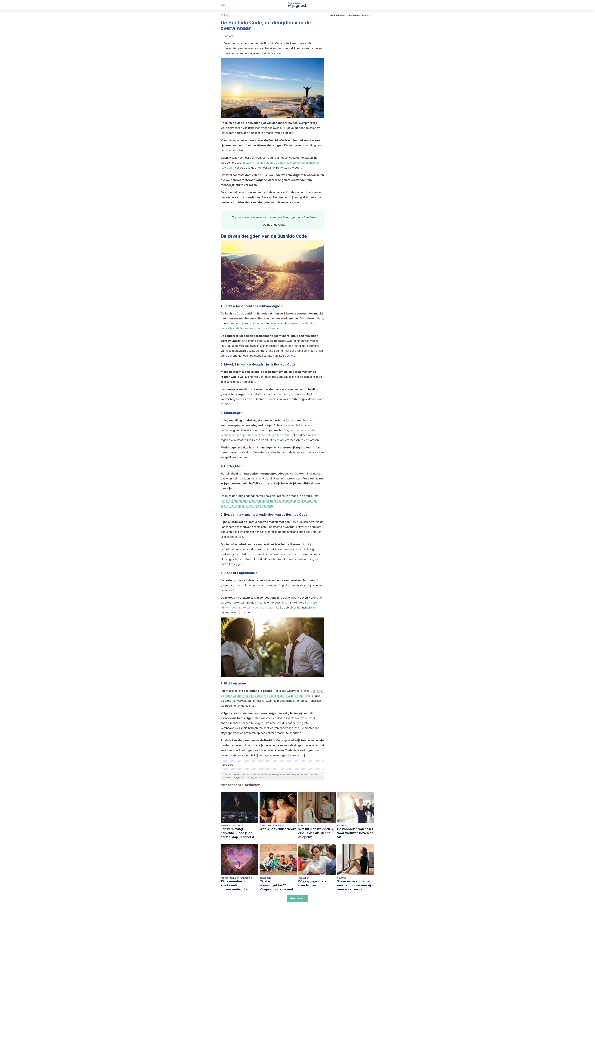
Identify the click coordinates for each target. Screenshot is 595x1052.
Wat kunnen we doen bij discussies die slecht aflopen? (316, 833)
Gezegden (265, 878)
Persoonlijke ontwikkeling (236, 878)
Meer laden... (297, 898)
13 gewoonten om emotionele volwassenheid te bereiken (234, 885)
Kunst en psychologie (272, 826)
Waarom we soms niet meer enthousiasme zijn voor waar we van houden (355, 885)
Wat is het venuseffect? (278, 829)
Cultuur (341, 826)
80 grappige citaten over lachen (313, 883)
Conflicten (304, 826)
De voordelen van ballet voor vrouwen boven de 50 (355, 833)
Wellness (225, 15)
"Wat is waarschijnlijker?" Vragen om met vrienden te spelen (278, 885)
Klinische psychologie (233, 826)
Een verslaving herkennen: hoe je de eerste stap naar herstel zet (239, 833)
